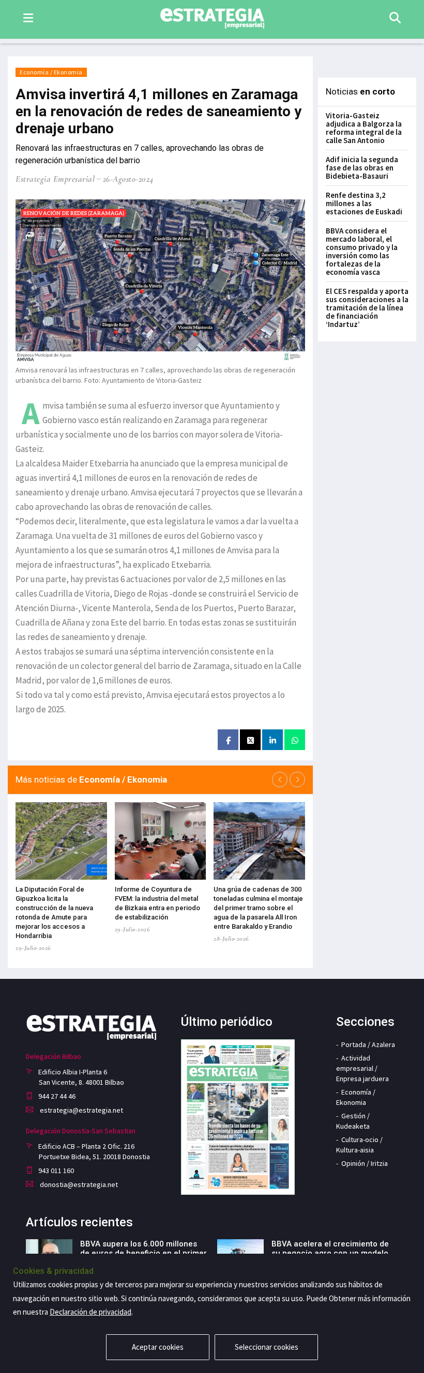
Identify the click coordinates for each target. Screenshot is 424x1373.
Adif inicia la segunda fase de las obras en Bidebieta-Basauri (362, 167)
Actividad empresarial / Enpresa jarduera (362, 1068)
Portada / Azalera (368, 1044)
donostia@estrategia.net (78, 1184)
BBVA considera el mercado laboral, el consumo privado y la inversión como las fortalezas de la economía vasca (362, 251)
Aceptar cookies (158, 1347)
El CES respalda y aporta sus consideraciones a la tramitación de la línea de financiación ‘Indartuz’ (367, 307)
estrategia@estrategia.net (80, 1110)
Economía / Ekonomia (51, 72)
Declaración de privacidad (90, 1312)
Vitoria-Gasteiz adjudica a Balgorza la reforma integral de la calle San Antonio (364, 128)
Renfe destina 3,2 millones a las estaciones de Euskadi (364, 203)
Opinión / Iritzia (364, 1163)
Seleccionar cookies (266, 1347)
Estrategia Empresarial (55, 179)
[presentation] (279, 779)
